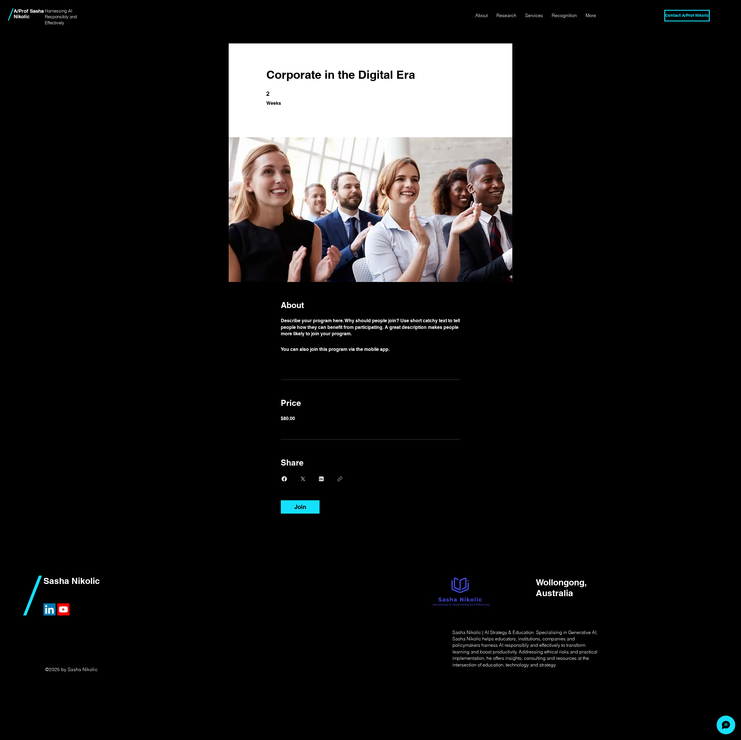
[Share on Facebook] (284, 478)
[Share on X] (302, 478)
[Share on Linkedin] (321, 478)
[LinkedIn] (49, 609)
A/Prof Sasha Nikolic (29, 13)
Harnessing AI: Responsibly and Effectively (61, 16)
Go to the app (405, 349)
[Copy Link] (339, 478)
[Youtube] (63, 609)
